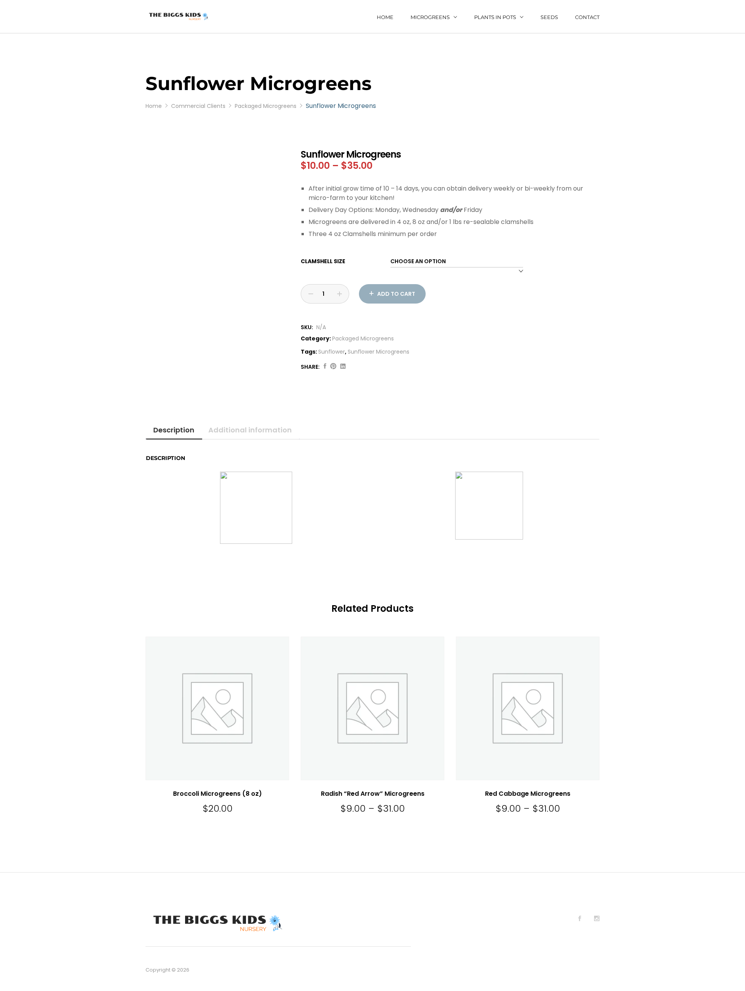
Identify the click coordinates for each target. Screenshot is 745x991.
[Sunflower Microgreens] (325, 366)
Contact (587, 17)
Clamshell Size (323, 261)
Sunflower (331, 352)
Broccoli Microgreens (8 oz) (217, 793)
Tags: (309, 352)
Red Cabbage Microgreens (527, 793)
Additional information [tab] (250, 430)
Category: (316, 338)
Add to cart (396, 294)
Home (385, 17)
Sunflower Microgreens (378, 352)
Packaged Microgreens (363, 338)
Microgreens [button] (430, 17)
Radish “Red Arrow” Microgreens (372, 793)
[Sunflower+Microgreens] (333, 366)
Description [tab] (173, 430)
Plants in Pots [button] (495, 17)
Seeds (549, 17)
